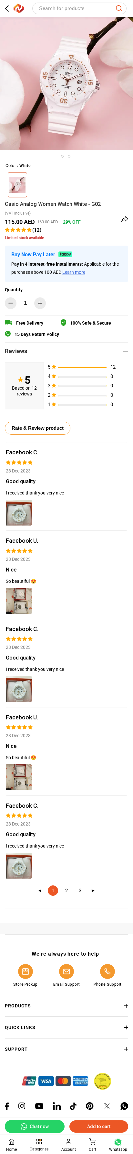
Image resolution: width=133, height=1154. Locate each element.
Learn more (73, 272)
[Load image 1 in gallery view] (62, 156)
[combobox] (79, 8)
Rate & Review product (38, 428)
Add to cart (98, 1126)
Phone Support (108, 984)
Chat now (39, 1126)
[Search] (119, 8)
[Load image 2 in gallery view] (69, 156)
